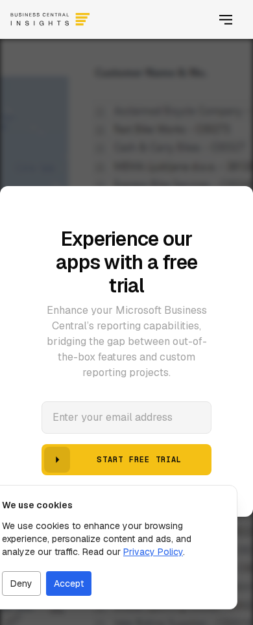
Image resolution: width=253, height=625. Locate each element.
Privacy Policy (153, 552)
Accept (69, 583)
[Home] (50, 19)
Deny (21, 583)
